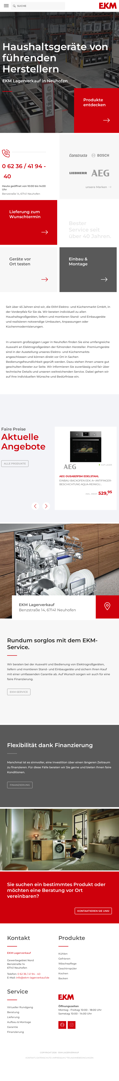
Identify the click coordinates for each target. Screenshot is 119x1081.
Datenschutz (44, 1058)
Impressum (59, 1058)
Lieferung (13, 1017)
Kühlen (63, 953)
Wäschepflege (67, 963)
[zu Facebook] (62, 1025)
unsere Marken (97, 187)
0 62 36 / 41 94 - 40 (29, 973)
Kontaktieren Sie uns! (93, 911)
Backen (63, 978)
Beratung (13, 1012)
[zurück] (35, 506)
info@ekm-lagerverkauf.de (32, 977)
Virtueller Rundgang (20, 1007)
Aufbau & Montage (19, 1022)
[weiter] (46, 506)
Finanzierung (20, 785)
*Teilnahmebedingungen (79, 1058)
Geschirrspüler (67, 968)
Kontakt (30, 1058)
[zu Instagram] (71, 1025)
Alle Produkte (15, 463)
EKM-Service (19, 691)
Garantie (12, 1027)
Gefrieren (64, 958)
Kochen (63, 973)
